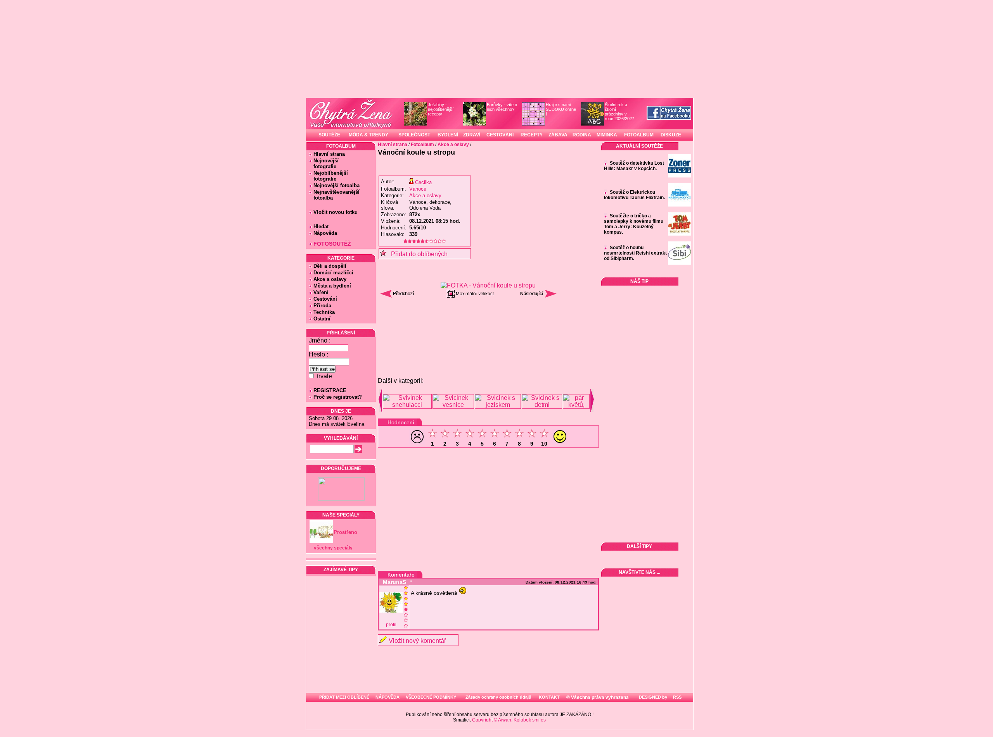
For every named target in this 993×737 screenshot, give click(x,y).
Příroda (322, 305)
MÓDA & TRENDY (368, 135)
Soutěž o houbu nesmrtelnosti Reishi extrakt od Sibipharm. (635, 253)
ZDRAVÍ (471, 135)
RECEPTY (532, 135)
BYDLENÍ (448, 135)
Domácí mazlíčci (333, 273)
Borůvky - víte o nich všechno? (502, 107)
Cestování (325, 299)
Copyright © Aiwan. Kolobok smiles (509, 720)
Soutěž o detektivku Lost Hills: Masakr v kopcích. (634, 165)
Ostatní (321, 319)
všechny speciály (333, 548)
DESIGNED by (652, 697)
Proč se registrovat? (337, 397)
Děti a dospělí (329, 266)
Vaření (321, 292)
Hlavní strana (329, 154)
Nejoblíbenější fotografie (328, 176)
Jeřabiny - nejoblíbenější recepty (440, 109)
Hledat (321, 226)
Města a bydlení (332, 286)
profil (391, 624)
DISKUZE (671, 135)
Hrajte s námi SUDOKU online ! (561, 109)
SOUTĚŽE (329, 135)
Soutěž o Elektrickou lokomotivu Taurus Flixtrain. (634, 194)
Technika (324, 312)
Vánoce (417, 189)
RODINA (582, 135)
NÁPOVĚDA (387, 697)
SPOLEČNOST (414, 135)
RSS (677, 697)
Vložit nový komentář (417, 640)
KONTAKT (549, 697)
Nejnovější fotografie (324, 163)
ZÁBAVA (557, 135)
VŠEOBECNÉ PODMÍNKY (431, 697)
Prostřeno (345, 532)
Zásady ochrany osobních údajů (498, 697)
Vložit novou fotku (335, 212)
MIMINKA (607, 135)
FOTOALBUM (639, 135)
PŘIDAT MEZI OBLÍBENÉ (344, 697)
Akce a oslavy (329, 279)
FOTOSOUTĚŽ (332, 244)
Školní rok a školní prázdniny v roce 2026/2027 (619, 111)
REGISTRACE (329, 390)
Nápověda (325, 233)
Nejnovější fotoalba (336, 185)
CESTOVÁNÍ (500, 135)
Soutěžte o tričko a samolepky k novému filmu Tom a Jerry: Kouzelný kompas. (633, 224)
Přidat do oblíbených (417, 254)
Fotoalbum (422, 144)
